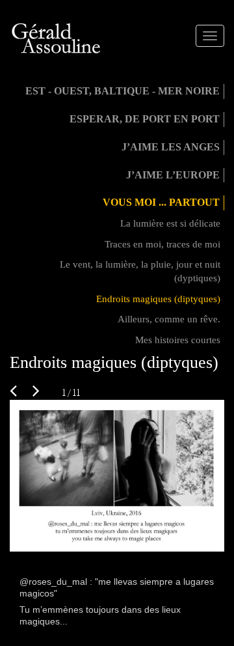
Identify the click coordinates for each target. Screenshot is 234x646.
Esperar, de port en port (145, 118)
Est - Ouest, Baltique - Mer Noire (122, 90)
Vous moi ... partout (161, 202)
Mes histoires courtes (177, 340)
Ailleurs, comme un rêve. (169, 319)
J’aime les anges (171, 146)
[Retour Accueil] (57, 39)
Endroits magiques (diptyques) (158, 299)
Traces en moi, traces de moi (162, 244)
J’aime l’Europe (173, 174)
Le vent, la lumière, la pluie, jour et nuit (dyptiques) (140, 271)
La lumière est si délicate (170, 223)
